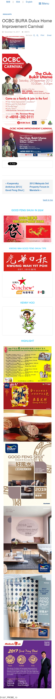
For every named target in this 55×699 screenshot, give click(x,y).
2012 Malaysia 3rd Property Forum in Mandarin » (39, 187)
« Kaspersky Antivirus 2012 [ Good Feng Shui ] (14, 187)
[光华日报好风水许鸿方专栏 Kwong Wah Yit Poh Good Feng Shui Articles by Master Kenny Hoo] (27, 261)
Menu (45, 3)
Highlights (7, 14)
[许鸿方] (27, 286)
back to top (48, 199)
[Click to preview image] (27, 42)
